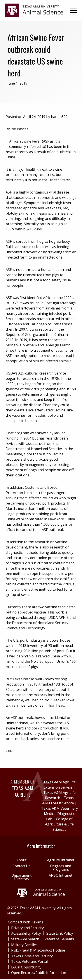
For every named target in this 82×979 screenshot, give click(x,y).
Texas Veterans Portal (29, 961)
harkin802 (59, 116)
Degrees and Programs (60, 867)
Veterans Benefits (59, 939)
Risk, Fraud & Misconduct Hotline (38, 950)
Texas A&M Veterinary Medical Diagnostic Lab (59, 813)
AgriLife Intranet (60, 860)
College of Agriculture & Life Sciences (59, 824)
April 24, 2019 (34, 116)
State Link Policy (59, 933)
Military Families (24, 944)
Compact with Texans (25, 922)
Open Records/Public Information (38, 972)
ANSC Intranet (60, 875)
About (21, 860)
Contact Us (21, 866)
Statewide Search (25, 939)
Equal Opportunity (26, 967)
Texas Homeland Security (32, 956)
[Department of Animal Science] (34, 10)
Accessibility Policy (26, 933)
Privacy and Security (27, 927)
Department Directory (21, 877)
